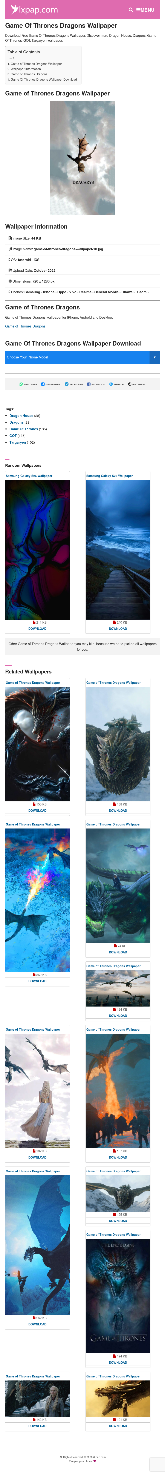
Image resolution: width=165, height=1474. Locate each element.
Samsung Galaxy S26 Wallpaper (29, 475)
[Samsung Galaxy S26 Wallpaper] (37, 550)
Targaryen (18, 442)
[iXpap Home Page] (34, 9)
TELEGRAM (76, 384)
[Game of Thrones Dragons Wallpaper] (82, 157)
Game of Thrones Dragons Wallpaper (36, 63)
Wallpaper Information (26, 68)
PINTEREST (138, 384)
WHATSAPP (30, 384)
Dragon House (21, 415)
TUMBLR (118, 384)
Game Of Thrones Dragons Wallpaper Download (44, 79)
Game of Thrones (24, 428)
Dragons (16, 422)
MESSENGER (52, 384)
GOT (13, 435)
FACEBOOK (98, 384)
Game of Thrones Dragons (29, 74)
